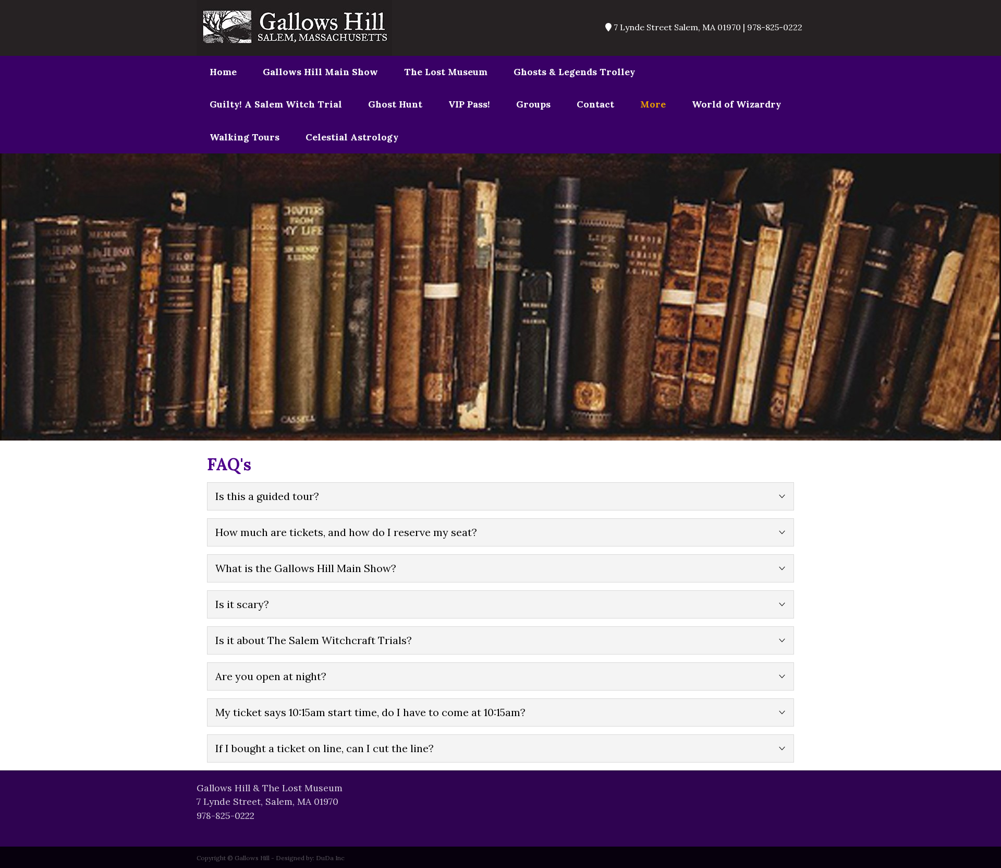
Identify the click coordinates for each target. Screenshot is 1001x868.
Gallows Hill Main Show (320, 72)
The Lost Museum (445, 72)
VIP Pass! (469, 104)
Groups (533, 104)
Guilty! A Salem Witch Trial (276, 104)
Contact (595, 104)
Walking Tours (244, 137)
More (653, 104)
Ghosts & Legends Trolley (574, 72)
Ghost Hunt (395, 104)
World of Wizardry (736, 104)
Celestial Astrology (352, 137)
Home (223, 72)
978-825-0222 (225, 816)
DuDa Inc (330, 858)
